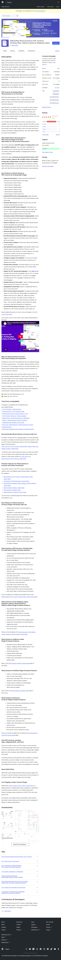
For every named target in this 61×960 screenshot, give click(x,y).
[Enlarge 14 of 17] (37, 835)
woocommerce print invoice (54, 103)
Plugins (18, 927)
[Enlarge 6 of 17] (24, 812)
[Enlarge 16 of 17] (37, 845)
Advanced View (46, 107)
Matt (3, 937)
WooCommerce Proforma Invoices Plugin (15, 492)
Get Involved (49, 922)
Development (31, 51)
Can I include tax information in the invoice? (13, 887)
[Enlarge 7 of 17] (24, 835)
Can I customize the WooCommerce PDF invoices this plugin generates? (11, 866)
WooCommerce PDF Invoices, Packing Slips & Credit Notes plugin (19, 597)
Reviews (12, 51)
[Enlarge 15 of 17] (37, 840)
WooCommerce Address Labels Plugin (14, 488)
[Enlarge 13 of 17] (37, 821)
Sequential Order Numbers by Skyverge (13, 422)
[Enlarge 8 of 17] (24, 841)
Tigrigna (7, 949)
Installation (21, 51)
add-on (34, 271)
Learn (32, 922)
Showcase (19, 922)
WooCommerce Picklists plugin (20, 690)
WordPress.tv (35, 930)
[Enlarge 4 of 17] (11, 844)
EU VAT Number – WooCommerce (12, 409)
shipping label (56, 93)
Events (48, 924)
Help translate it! (41, 10)
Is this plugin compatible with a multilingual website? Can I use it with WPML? (12, 892)
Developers (34, 927)
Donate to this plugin (47, 166)
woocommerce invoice (54, 97)
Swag (48, 930)
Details (5, 51)
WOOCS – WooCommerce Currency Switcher (15, 420)
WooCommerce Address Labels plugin (19, 663)
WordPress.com (6, 934)
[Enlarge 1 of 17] (11, 812)
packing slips (56, 91)
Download (56, 43)
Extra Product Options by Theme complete (14, 416)
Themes (18, 924)
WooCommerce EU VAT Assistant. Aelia (13, 411)
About (3, 922)
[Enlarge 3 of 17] (11, 834)
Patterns (18, 930)
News (3, 924)
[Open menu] (58, 2)
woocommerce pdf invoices (54, 100)
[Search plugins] (17, 15)
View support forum (47, 152)
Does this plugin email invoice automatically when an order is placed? (12, 876)
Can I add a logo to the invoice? (10, 861)
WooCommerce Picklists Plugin (12, 490)
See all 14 (57, 87)
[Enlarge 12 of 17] (37, 812)
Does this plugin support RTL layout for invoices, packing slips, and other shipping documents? (14, 882)
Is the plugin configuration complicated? (12, 871)
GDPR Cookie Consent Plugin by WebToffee (21, 785)
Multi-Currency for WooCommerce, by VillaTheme (16, 418)
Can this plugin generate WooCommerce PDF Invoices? (16, 856)
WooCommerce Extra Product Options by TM (15, 413)
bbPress (4, 940)
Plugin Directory (5, 6)
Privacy (3, 930)
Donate (49, 927)
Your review (45, 134)
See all (58, 134)
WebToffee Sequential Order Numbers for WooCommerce (18, 429)
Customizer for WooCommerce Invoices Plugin (16, 481)
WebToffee (15, 45)
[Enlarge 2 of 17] (11, 824)
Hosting (3, 927)
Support (57, 51)
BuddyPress (5, 942)
